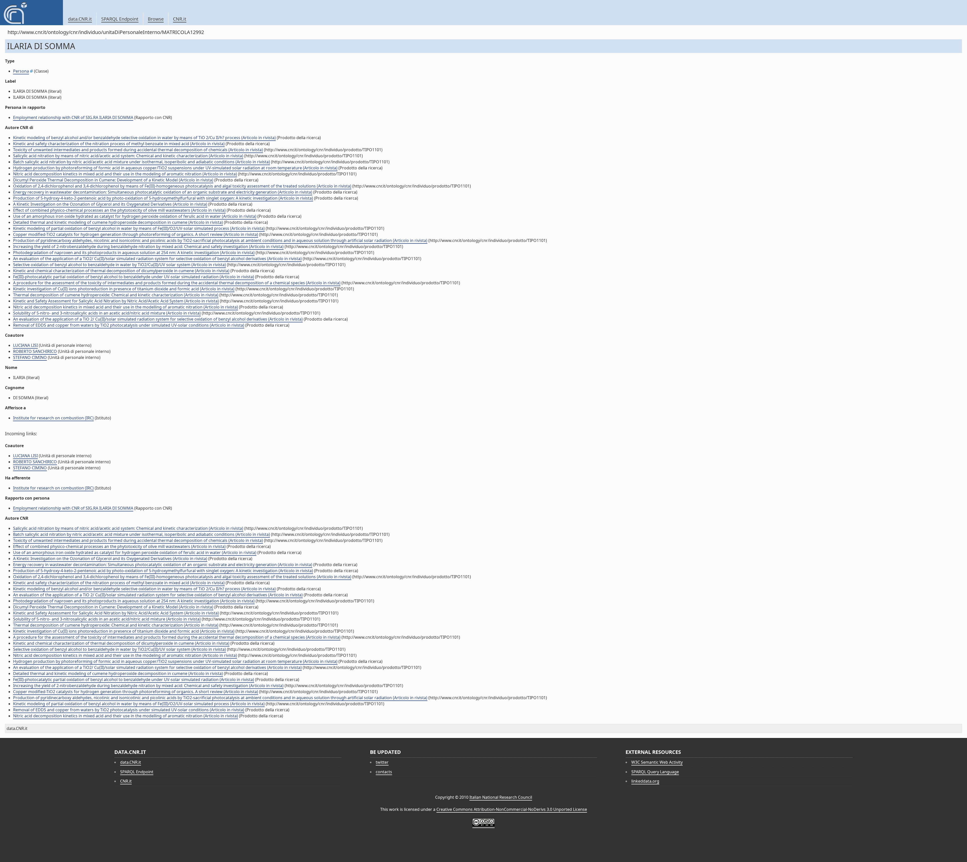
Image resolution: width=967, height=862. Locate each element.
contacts (384, 772)
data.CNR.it (80, 19)
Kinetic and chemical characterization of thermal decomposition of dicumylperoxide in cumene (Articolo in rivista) (121, 270)
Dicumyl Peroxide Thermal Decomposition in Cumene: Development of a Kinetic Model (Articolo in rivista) (113, 180)
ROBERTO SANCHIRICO (35, 351)
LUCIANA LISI (25, 345)
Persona (21, 71)
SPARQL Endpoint (120, 19)
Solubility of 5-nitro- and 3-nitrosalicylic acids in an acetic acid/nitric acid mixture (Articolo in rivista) (107, 313)
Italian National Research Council (500, 797)
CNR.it (179, 19)
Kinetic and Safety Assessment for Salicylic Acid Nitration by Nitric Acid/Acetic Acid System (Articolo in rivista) (116, 301)
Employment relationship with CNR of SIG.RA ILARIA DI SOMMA (73, 117)
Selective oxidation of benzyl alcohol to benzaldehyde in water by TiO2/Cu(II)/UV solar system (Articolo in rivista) (119, 264)
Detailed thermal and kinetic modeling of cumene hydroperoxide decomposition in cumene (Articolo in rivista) (118, 222)
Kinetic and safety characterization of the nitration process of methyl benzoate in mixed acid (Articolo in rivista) (119, 143)
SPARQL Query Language (655, 772)
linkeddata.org (645, 781)
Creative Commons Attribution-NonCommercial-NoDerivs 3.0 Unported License (511, 809)
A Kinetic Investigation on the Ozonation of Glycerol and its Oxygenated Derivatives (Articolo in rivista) (110, 204)
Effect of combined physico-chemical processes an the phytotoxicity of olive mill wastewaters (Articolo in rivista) (119, 210)
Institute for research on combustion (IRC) (53, 418)
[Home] (31, 12)
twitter (382, 762)
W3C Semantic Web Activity (657, 762)
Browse (156, 19)
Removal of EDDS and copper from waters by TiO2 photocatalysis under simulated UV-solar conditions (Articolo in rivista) (128, 325)
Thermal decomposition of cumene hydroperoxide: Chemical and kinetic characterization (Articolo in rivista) (115, 295)
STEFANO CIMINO (30, 357)
